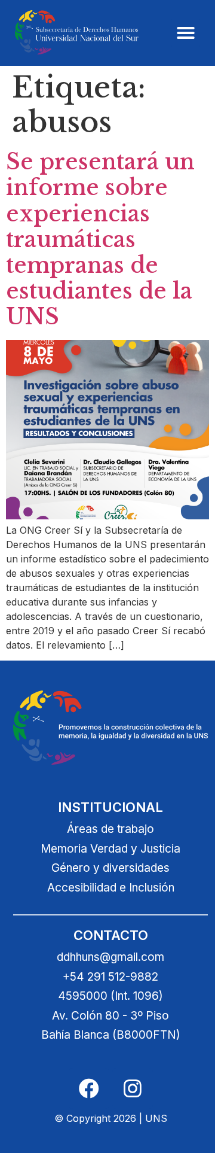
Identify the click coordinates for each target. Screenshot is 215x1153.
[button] (185, 33)
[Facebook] (89, 1088)
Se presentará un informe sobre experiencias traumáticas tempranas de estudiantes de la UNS (100, 239)
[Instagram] (132, 1088)
